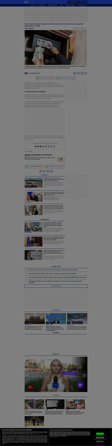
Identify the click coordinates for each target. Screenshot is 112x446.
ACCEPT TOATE (100, 433)
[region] (56, 437)
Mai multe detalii (36, 433)
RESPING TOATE (100, 441)
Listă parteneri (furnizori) (53, 437)
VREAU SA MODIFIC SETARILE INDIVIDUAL (100, 438)
